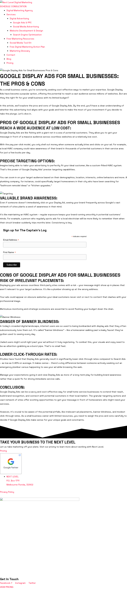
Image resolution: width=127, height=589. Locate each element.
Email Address (11, 239)
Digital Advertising (19, 18)
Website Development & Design (26, 30)
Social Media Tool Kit (20, 42)
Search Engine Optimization (27, 34)
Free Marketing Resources (20, 38)
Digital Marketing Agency (20, 10)
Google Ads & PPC (22, 22)
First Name (9, 252)
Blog (9, 58)
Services (11, 14)
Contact (11, 54)
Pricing (10, 63)
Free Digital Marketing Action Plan (27, 46)
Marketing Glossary (20, 50)
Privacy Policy (7, 492)
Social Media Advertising (26, 26)
